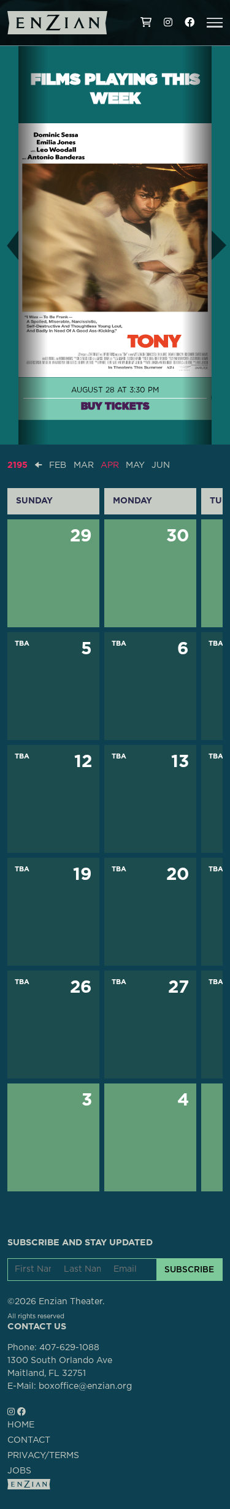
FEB (57, 465)
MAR (84, 465)
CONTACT (28, 1440)
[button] (215, 23)
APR (110, 465)
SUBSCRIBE (189, 1269)
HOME (20, 1425)
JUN (160, 465)
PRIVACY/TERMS (43, 1455)
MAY (135, 465)
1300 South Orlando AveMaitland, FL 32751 (59, 1367)
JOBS (19, 1471)
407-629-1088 (69, 1347)
